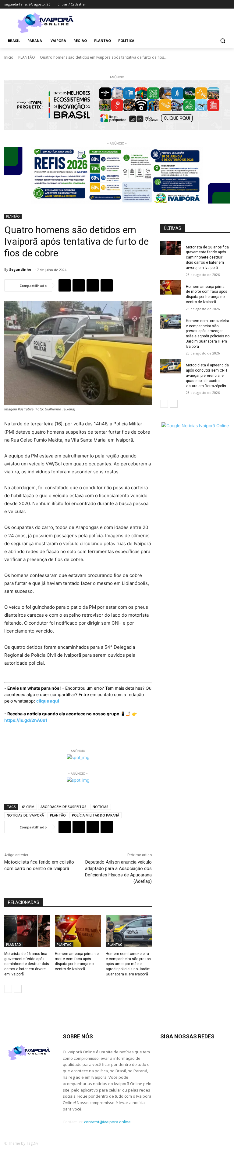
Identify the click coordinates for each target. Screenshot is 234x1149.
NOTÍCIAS (100, 806)
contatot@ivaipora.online (107, 1122)
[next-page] (18, 989)
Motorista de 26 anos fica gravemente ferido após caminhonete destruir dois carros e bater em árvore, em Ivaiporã (26, 964)
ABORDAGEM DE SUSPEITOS (64, 806)
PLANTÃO (26, 57)
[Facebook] (192, 4)
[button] (222, 41)
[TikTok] (209, 4)
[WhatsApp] (93, 285)
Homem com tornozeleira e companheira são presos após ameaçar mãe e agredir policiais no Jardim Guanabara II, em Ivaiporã (128, 964)
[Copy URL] (107, 285)
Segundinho (20, 269)
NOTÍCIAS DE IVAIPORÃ (25, 815)
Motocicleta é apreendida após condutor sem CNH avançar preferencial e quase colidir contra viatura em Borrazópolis (207, 375)
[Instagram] (200, 4)
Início (8, 57)
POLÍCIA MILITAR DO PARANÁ (95, 815)
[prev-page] (8, 989)
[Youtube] (226, 4)
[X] (217, 4)
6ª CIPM (28, 806)
